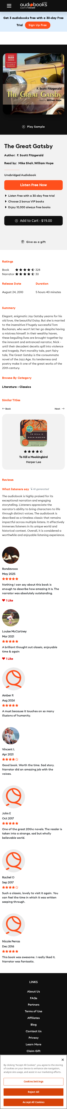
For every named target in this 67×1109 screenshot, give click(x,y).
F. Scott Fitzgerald (30, 155)
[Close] (63, 1060)
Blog (34, 1024)
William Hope (44, 163)
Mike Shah (25, 163)
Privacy (34, 1037)
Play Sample (36, 127)
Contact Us (33, 1031)
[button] (6, 409)
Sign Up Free (38, 25)
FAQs (33, 998)
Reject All (33, 1092)
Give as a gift (36, 242)
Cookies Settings (33, 1081)
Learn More (33, 1044)
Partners (33, 1004)
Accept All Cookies (33, 1102)
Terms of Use (33, 1011)
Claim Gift (33, 1051)
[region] (33, 1082)
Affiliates (33, 1018)
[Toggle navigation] (9, 5)
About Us (33, 991)
